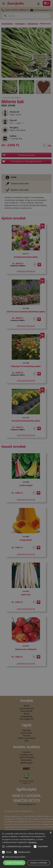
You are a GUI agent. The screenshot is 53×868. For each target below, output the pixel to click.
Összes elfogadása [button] (14, 863)
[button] (3, 846)
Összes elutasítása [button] (38, 863)
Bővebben (33, 842)
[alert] (26, 434)
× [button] (50, 833)
